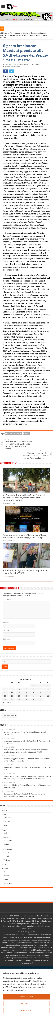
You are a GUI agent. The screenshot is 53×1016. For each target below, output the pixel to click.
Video (5, 879)
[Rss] (19, 931)
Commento (8, 599)
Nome (6, 622)
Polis (4, 830)
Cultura (25, 33)
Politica (6, 844)
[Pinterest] (26, 931)
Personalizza (26, 1003)
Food (5, 872)
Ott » (9, 702)
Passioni (5, 869)
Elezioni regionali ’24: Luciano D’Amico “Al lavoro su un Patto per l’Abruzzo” (35, 454)
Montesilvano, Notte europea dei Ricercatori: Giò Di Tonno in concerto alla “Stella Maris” (18, 444)
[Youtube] (29, 931)
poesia (27, 434)
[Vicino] (51, 970)
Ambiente (7, 817)
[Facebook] (21, 931)
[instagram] (31, 931)
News (5, 825)
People (6, 875)
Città (5, 833)
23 (41, 696)
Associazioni (8, 883)
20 (19, 696)
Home (4, 33)
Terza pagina (15, 33)
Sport (4, 865)
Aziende (6, 837)
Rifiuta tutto (26, 1010)
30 (41, 699)
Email (6, 631)
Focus (4, 814)
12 (12, 692)
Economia (7, 841)
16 (40, 692)
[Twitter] (24, 931)
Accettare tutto (26, 996)
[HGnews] (11, 6)
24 (48, 696)
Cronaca (6, 821)
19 (12, 696)
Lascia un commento (12, 66)
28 (26, 699)
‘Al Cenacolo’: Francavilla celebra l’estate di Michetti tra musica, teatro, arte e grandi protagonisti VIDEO (24, 497)
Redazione (8, 65)
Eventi (6, 856)
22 (33, 696)
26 (12, 699)
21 (26, 696)
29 (33, 699)
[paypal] (34, 931)
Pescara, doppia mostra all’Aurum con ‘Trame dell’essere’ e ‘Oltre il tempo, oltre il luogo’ (25, 536)
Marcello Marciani (13, 434)
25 (5, 699)
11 (5, 692)
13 (19, 692)
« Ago (4, 702)
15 (33, 692)
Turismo (6, 860)
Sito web (6, 639)
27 (19, 699)
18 (5, 696)
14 (26, 692)
